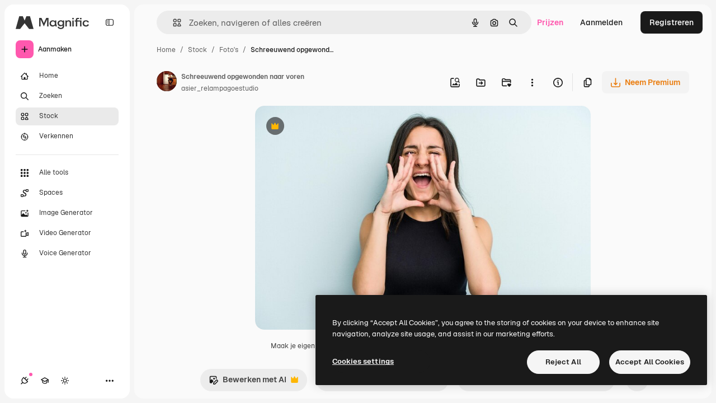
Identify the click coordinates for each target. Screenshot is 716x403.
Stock (197, 49)
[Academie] (45, 381)
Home (166, 49)
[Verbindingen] (25, 381)
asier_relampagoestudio (219, 88)
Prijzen (550, 22)
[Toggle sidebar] (110, 22)
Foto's (228, 49)
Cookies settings (363, 361)
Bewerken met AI (247, 382)
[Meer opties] (532, 82)
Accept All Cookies (649, 362)
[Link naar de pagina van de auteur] (167, 83)
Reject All (563, 362)
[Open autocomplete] (172, 22)
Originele (328, 127)
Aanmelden (601, 22)
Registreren (671, 22)
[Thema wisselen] (65, 381)
